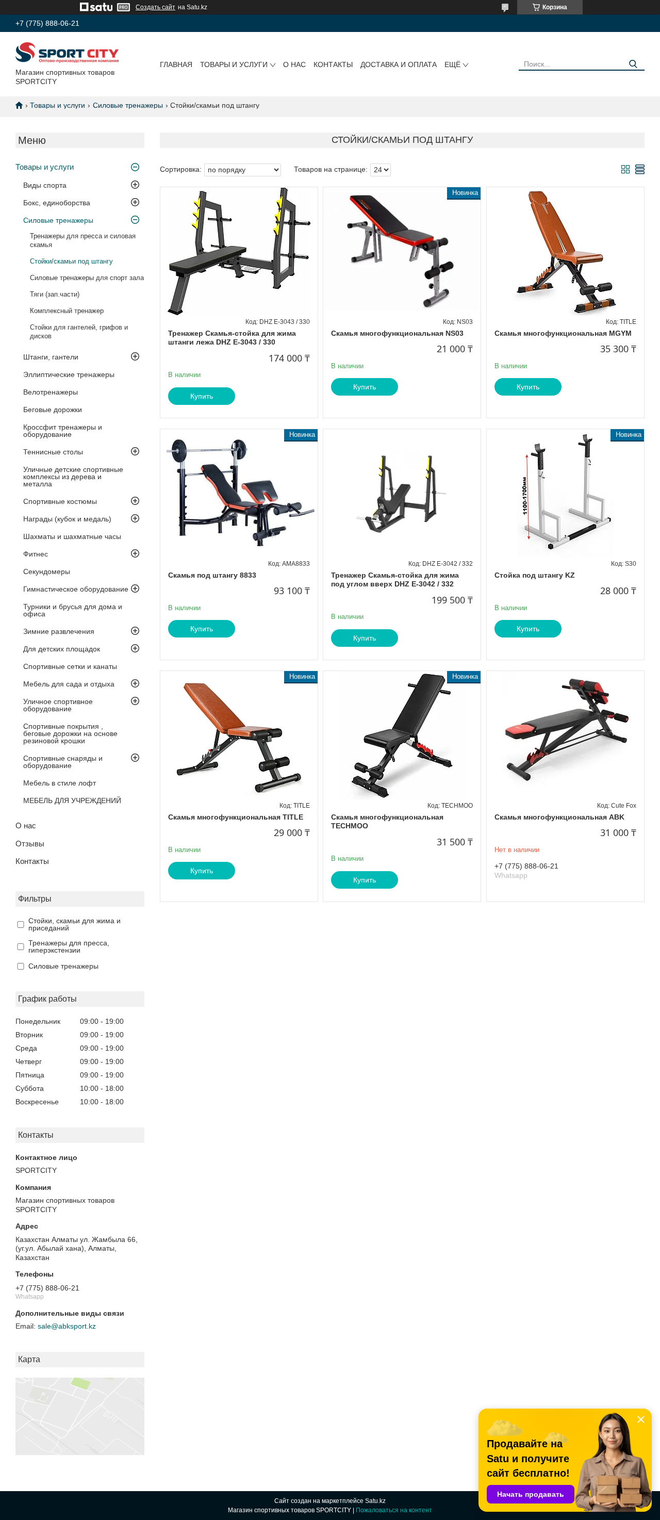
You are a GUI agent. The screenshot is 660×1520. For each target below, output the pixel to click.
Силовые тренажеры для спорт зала (87, 278)
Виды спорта (45, 185)
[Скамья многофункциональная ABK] (565, 735)
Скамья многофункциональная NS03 (397, 333)
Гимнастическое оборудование (75, 589)
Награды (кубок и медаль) (67, 519)
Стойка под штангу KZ (534, 575)
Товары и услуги (234, 64)
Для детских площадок (61, 649)
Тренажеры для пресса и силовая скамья (83, 240)
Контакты (333, 64)
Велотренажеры (50, 392)
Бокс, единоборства (56, 203)
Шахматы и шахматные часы (72, 536)
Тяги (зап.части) (54, 294)
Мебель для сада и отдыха (68, 684)
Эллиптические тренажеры (68, 374)
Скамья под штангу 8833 (212, 575)
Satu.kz (375, 1501)
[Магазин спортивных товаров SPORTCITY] (67, 52)
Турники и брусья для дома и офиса (72, 610)
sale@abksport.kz (67, 1326)
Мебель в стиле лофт (59, 783)
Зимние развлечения (58, 631)
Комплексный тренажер (67, 311)
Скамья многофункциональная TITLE (235, 817)
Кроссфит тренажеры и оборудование (62, 430)
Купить (201, 396)
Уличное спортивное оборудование (58, 705)
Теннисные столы (53, 452)
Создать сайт (155, 7)
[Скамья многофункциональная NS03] (402, 251)
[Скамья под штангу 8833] (239, 493)
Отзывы (29, 843)
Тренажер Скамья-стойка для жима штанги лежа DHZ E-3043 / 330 (232, 338)
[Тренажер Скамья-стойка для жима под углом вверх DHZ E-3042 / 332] (402, 493)
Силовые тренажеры (128, 105)
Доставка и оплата (398, 64)
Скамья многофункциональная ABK (559, 817)
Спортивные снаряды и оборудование (63, 762)
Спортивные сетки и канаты (70, 666)
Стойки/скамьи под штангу (71, 261)
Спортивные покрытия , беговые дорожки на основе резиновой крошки (70, 733)
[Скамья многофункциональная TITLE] (239, 735)
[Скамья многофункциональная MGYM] (565, 251)
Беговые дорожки (52, 409)
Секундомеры (46, 571)
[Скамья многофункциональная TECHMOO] (402, 735)
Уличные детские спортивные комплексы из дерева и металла (73, 476)
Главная (176, 64)
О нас (294, 64)
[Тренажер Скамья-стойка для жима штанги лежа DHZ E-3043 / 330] (239, 251)
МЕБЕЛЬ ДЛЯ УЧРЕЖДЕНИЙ (72, 800)
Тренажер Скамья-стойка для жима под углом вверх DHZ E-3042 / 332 (395, 580)
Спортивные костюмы (60, 501)
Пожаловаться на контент (394, 1510)
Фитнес (35, 554)
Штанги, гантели (50, 357)
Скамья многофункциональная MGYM (563, 333)
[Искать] (633, 64)
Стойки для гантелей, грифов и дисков (79, 331)
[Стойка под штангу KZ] (565, 493)
